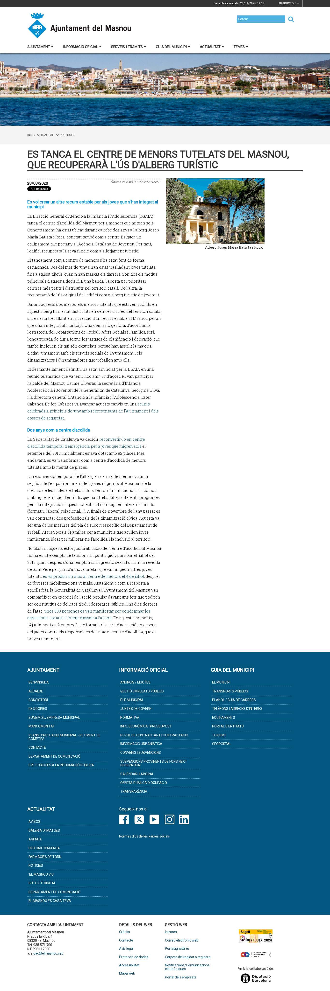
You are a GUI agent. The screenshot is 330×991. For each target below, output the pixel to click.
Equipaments (223, 717)
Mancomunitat (42, 726)
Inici (30, 135)
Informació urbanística (141, 744)
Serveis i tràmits (127, 47)
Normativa (129, 717)
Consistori (38, 700)
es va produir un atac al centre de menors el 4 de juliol (93, 576)
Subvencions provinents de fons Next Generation (153, 763)
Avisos (34, 822)
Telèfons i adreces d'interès (237, 709)
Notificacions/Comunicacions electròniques (187, 967)
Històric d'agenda (44, 848)
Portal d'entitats (228, 726)
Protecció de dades (133, 957)
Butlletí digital (42, 883)
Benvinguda (39, 682)
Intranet (171, 932)
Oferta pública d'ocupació (143, 783)
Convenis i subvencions (140, 752)
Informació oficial (80, 47)
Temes (239, 47)
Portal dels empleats (180, 977)
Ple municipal (132, 700)
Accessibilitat (129, 965)
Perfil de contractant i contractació (154, 735)
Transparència (133, 791)
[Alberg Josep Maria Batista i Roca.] (233, 211)
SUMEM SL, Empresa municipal (54, 717)
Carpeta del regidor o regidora (187, 957)
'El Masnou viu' (41, 874)
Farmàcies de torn (45, 857)
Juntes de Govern (135, 709)
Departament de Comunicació (54, 756)
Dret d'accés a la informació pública (61, 765)
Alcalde (36, 691)
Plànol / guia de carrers (234, 700)
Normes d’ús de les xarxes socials (144, 836)
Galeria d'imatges (44, 830)
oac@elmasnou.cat (48, 953)
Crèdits (124, 932)
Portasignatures (177, 948)
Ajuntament (38, 47)
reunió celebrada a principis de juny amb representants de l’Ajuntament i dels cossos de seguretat (93, 410)
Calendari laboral (137, 774)
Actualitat (210, 47)
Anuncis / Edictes (135, 682)
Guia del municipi (171, 47)
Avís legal (126, 948)
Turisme (219, 735)
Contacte (37, 747)
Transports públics (230, 691)
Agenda (35, 839)
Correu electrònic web (181, 940)
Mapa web (127, 973)
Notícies (69, 135)
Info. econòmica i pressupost (146, 726)
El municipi (221, 682)
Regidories (38, 709)
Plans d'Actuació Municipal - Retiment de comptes (64, 737)
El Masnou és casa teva (50, 901)
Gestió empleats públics (142, 691)
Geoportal (221, 744)
